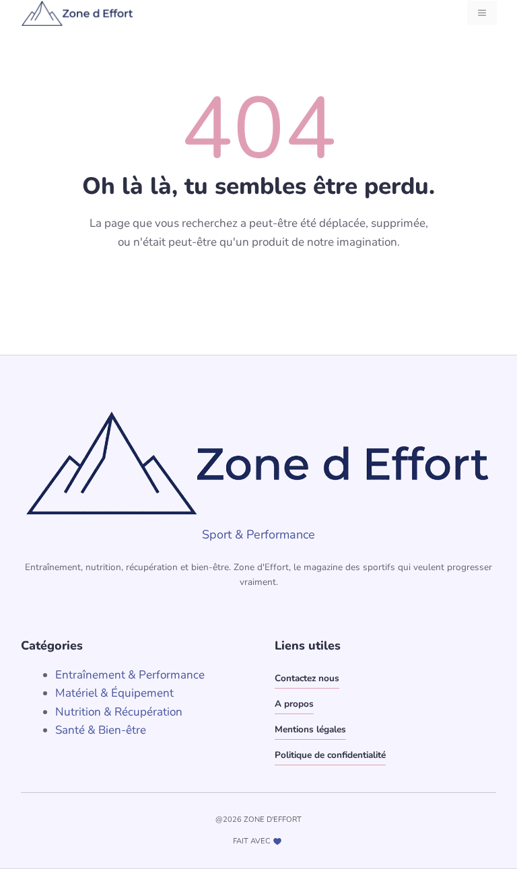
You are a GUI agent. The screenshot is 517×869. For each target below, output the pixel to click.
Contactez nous (307, 678)
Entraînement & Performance (130, 675)
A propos (294, 703)
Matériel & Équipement (114, 693)
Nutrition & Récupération (118, 712)
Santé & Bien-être (100, 730)
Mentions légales (310, 729)
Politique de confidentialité (330, 755)
